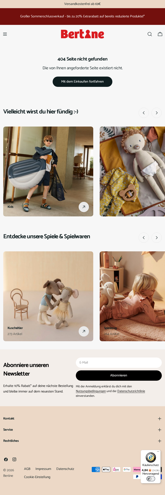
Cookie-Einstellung (37, 477)
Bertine (8, 476)
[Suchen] (149, 34)
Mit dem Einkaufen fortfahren (82, 82)
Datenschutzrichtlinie (131, 391)
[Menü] (158, 452)
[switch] (151, 478)
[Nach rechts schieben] (156, 113)
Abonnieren (118, 375)
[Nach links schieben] (144, 113)
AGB (27, 469)
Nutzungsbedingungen (91, 391)
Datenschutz (65, 469)
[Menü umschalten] (5, 34)
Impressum (43, 469)
